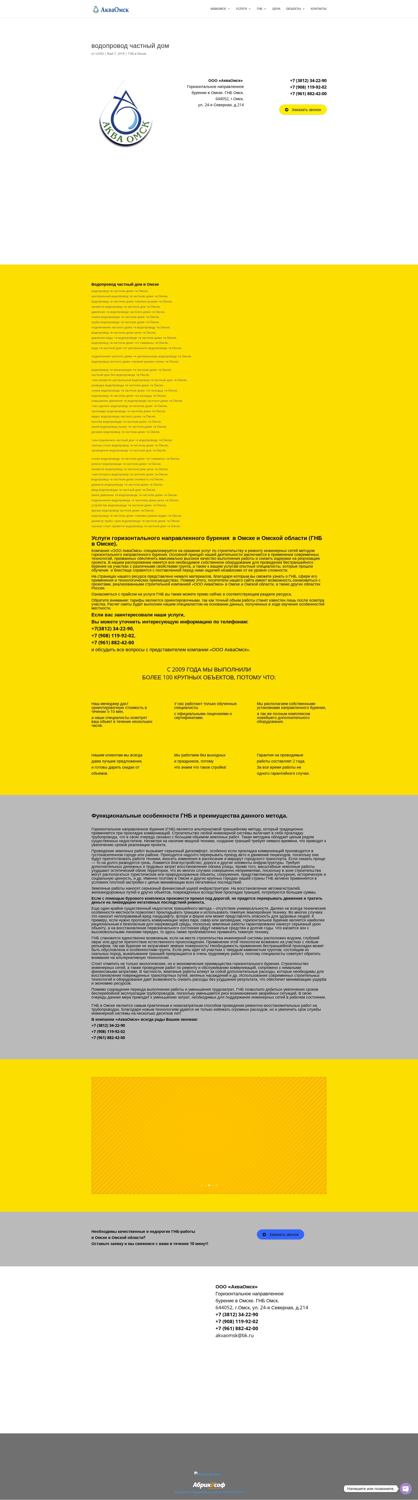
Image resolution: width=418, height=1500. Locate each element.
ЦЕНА (276, 9)
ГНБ (259, 9)
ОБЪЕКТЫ (293, 9)
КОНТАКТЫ (319, 9)
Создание (182, 1492)
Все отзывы (231, 1154)
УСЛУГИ (241, 9)
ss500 (99, 53)
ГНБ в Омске (137, 53)
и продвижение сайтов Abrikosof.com (216, 1492)
